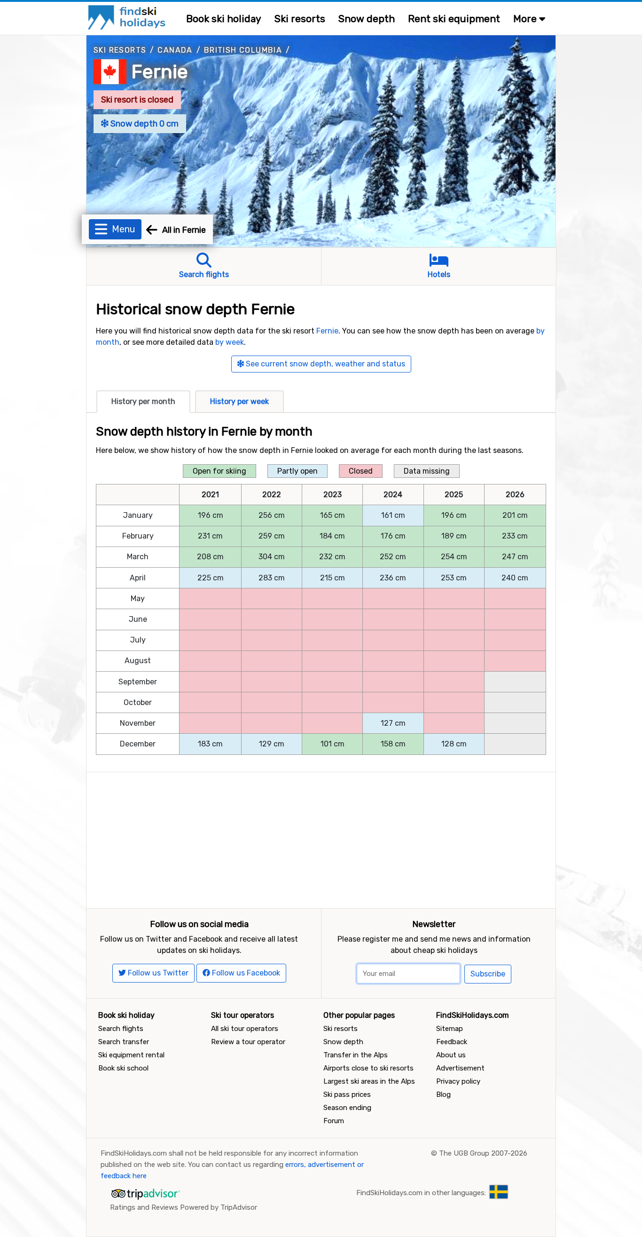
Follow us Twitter (157, 972)
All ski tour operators (244, 1028)
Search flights (120, 1028)
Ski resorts (299, 18)
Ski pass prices (347, 1094)
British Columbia (243, 50)
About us (451, 1055)
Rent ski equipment (454, 18)
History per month (143, 401)
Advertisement (460, 1068)
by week (229, 342)
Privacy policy (458, 1081)
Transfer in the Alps (355, 1055)
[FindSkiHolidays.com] (128, 16)
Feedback (451, 1042)
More (526, 18)
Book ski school (123, 1068)
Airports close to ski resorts (368, 1068)
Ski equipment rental (131, 1055)
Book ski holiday (223, 18)
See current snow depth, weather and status (324, 363)
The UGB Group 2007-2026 (483, 1153)
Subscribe (487, 973)
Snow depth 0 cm (144, 124)
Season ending (347, 1107)
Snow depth (366, 18)
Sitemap (449, 1028)
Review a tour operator (248, 1042)
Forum (333, 1121)
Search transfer (123, 1042)
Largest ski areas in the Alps (369, 1081)
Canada (174, 50)
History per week (239, 401)
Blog (443, 1094)
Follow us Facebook (245, 972)
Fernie (160, 72)
